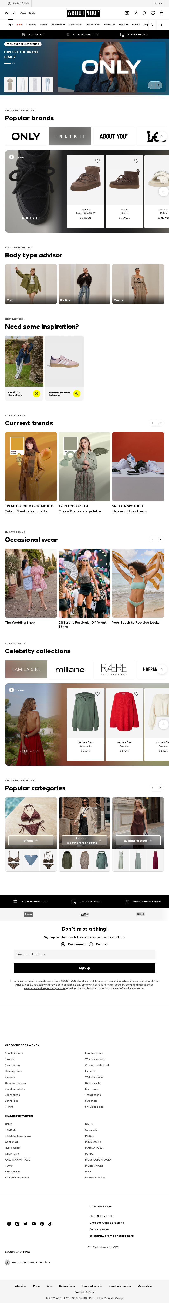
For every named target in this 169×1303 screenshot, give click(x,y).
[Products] (31, 860)
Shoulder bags (94, 1106)
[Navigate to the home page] (27, 1208)
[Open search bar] (159, 25)
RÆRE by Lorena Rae (18, 1136)
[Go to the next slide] (158, 85)
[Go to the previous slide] (151, 85)
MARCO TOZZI (94, 1147)
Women (10, 13)
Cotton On (12, 1142)
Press (36, 1286)
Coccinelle (91, 1130)
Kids (32, 13)
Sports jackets (14, 1053)
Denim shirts (93, 1083)
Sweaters (91, 1100)
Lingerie (90, 1071)
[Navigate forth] (152, 25)
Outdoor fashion (15, 1083)
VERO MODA (13, 1171)
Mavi (88, 1171)
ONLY (8, 1124)
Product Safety (84, 1292)
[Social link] (9, 1224)
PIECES (89, 1136)
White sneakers (95, 1059)
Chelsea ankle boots (98, 1065)
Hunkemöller (12, 1147)
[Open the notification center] (144, 13)
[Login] (135, 13)
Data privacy (67, 1286)
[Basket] (161, 13)
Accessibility (146, 1286)
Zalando (109, 1298)
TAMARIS (10, 1130)
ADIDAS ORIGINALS (17, 1177)
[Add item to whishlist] (97, 160)
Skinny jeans (12, 1065)
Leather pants (94, 1053)
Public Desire (93, 1142)
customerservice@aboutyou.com (45, 988)
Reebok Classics (95, 1177)
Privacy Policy (23, 984)
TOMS (9, 1165)
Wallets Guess (94, 1077)
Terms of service (92, 1286)
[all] (85, 136)
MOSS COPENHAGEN (98, 1159)
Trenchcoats (93, 1095)
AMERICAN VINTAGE (18, 1159)
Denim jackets (13, 1071)
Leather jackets (15, 1089)
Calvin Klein (12, 1153)
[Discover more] (29, 191)
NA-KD (89, 1124)
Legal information (120, 1286)
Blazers (9, 1059)
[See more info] (31, 157)
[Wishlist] (152, 13)
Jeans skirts (12, 1095)
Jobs (50, 1286)
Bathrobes (11, 1100)
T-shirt (9, 1106)
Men (23, 13)
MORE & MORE (94, 1165)
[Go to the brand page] (84, 67)
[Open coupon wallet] (126, 13)
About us (21, 1286)
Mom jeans (92, 1089)
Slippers (10, 1077)
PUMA (89, 1153)
